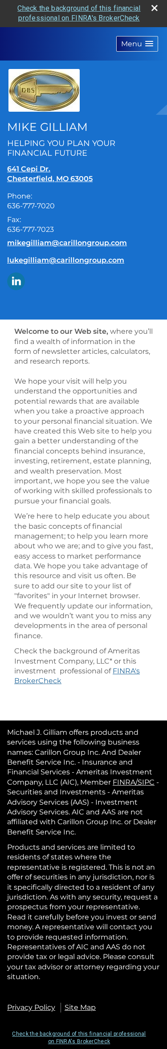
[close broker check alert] (154, 8)
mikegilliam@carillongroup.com (67, 243)
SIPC (146, 782)
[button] (137, 44)
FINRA (124, 782)
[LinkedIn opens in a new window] (16, 280)
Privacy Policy (31, 1007)
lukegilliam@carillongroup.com (65, 260)
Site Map (80, 1007)
